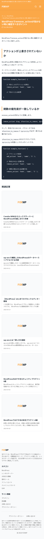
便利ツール (5, 479)
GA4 (3, 488)
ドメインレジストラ (8, 485)
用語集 (4, 501)
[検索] (36, 6)
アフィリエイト (7, 482)
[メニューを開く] (40, 6)
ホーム (4, 16)
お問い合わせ (6, 504)
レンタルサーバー (8, 473)
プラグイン (5, 498)
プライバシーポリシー (9, 507)
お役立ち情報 (6, 476)
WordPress (10, 16)
